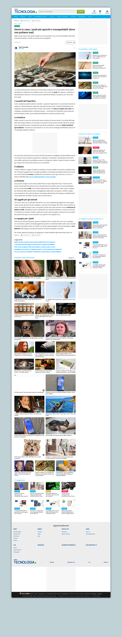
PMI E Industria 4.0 (91, 545)
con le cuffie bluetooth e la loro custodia (42, 177)
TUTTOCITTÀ (72, 593)
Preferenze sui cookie (48, 596)
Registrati (94, 13)
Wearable (64, 531)
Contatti (106, 562)
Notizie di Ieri (17, 534)
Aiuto (55, 596)
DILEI (77, 593)
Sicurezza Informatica (69, 545)
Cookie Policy (40, 596)
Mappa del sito (71, 562)
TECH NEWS (96, 177)
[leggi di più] (75, 48)
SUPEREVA (99, 593)
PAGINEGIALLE (42, 593)
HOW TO (52, 16)
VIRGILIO (36, 593)
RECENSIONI (82, 16)
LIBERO (31, 593)
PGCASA (59, 593)
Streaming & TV (17, 549)
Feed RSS (52, 562)
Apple (39, 534)
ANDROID (22, 16)
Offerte (15, 540)
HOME (15, 23)
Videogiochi (17, 552)
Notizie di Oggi (17, 531)
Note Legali (29, 596)
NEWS (16, 16)
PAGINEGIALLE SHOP (51, 593)
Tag (89, 562)
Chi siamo (24, 596)
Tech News (16, 536)
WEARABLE (64, 491)
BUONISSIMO (94, 593)
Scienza (16, 538)
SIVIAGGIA (81, 593)
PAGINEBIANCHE (65, 593)
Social (15, 547)
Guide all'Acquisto (90, 534)
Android (40, 531)
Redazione (41, 545)
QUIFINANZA (87, 593)
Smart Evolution (66, 534)
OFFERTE (73, 16)
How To (88, 531)
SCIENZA (19, 23)
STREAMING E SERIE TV (41, 16)
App (39, 536)
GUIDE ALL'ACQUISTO (62, 16)
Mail (100, 13)
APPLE (30, 16)
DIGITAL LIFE (65, 529)
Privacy (34, 596)
